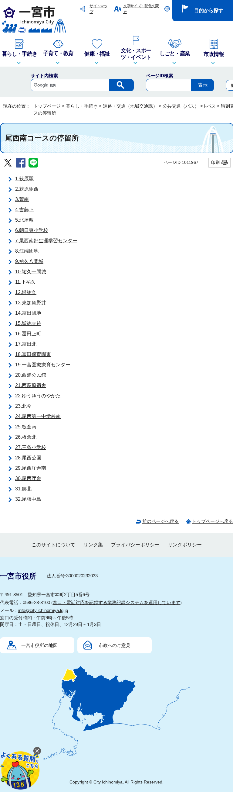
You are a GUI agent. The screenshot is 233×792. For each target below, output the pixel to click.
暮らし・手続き (82, 106)
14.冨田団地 (28, 313)
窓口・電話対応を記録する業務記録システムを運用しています (116, 602)
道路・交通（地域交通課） (130, 106)
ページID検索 (159, 75)
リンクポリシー (185, 544)
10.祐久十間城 (30, 271)
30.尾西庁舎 (28, 478)
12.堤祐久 (25, 292)
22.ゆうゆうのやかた (38, 395)
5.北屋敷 (24, 220)
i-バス (210, 106)
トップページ (47, 106)
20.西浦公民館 (30, 375)
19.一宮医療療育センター (42, 364)
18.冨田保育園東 (33, 354)
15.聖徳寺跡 (28, 323)
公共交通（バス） (181, 106)
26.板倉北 (25, 437)
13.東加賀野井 (30, 302)
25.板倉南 (25, 426)
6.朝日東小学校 (31, 230)
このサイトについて (53, 544)
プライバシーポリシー (135, 544)
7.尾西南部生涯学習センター (46, 240)
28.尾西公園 (28, 457)
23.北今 (23, 406)
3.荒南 (22, 199)
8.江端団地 (27, 251)
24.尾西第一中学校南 (38, 416)
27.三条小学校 (30, 447)
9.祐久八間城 (29, 261)
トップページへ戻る (212, 521)
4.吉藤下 (24, 209)
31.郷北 (23, 488)
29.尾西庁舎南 (30, 468)
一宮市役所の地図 (39, 645)
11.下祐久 (25, 282)
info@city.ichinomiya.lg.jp (43, 610)
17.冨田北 (25, 344)
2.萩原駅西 (27, 189)
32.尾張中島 (28, 499)
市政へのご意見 (114, 645)
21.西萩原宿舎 (30, 385)
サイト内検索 (44, 75)
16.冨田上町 (28, 333)
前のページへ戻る (160, 521)
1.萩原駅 (24, 178)
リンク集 (93, 544)
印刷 (215, 162)
